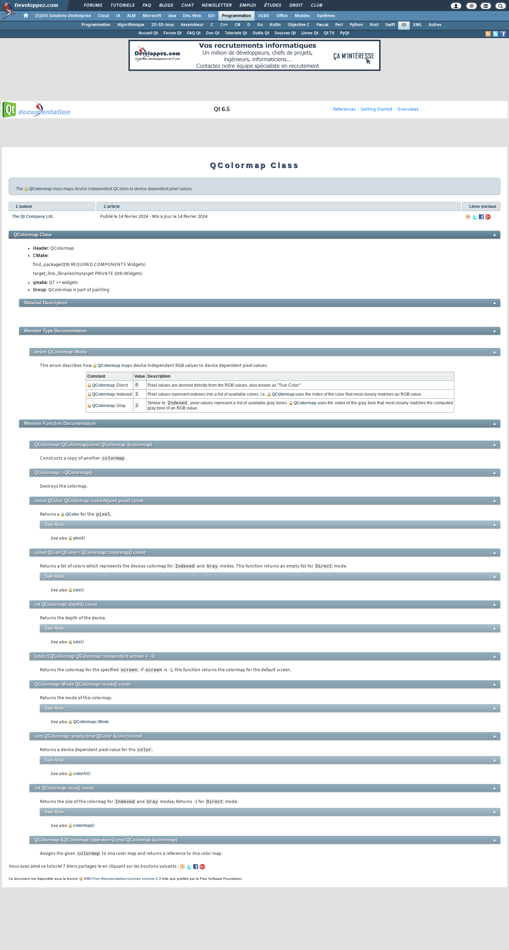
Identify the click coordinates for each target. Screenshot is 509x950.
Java (172, 15)
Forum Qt (172, 33)
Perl (339, 24)
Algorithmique (130, 24)
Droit (295, 5)
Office (282, 15)
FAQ (146, 5)
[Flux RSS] (488, 34)
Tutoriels (122, 5)
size (77, 590)
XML (417, 24)
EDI (211, 15)
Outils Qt (260, 33)
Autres (435, 24)
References (344, 109)
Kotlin (275, 24)
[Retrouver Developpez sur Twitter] (495, 34)
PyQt (344, 33)
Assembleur (192, 24)
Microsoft (152, 15)
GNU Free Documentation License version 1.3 (122, 878)
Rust (374, 24)
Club (316, 5)
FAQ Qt (193, 33)
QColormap (40, 188)
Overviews (408, 109)
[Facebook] (481, 217)
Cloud (103, 15)
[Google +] (488, 217)
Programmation (236, 15)
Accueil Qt (148, 33)
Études (272, 5)
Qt (404, 24)
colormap (82, 825)
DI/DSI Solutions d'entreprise (63, 15)
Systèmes (326, 15)
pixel (77, 538)
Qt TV (329, 33)
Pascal (322, 24)
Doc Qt (212, 33)
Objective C (299, 24)
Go (260, 24)
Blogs (165, 5)
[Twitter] (474, 217)
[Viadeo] (468, 217)
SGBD (263, 15)
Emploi (247, 5)
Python (356, 24)
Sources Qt (285, 33)
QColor (72, 514)
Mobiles (302, 15)
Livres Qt (309, 33)
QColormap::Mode (91, 721)
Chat (187, 5)
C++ (224, 24)
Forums (92, 5)
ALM (131, 15)
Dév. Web (192, 15)
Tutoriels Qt (236, 33)
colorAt (80, 773)
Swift (390, 24)
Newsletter (216, 5)
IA (118, 15)
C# (237, 24)
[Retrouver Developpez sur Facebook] (503, 34)
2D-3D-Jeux (162, 24)
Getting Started (376, 109)
